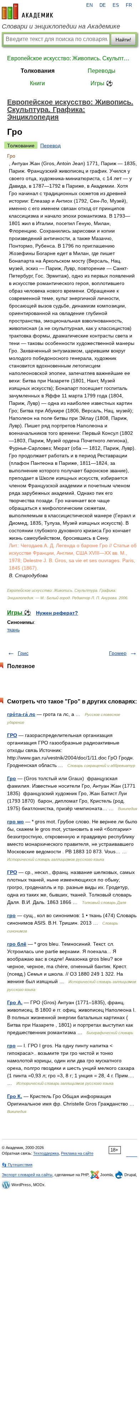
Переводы (101, 71)
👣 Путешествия (17, 1165)
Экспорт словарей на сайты (27, 1175)
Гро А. (14, 1002)
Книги (37, 83)
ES (116, 5)
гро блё (16, 944)
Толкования (38, 71)
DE (102, 5)
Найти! (123, 39)
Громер (118, 653)
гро (11, 915)
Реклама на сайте (77, 1153)
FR (129, 5)
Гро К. (14, 1096)
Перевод (50, 145)
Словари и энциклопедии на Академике (61, 26)
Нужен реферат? (57, 613)
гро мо (15, 821)
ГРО (12, 735)
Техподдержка (46, 1153)
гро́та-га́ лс (21, 714)
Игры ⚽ (102, 83)
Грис (23, 653)
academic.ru (27, 11)
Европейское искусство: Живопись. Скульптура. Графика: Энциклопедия (69, 58)
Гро (11, 778)
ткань (13, 629)
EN (89, 5)
